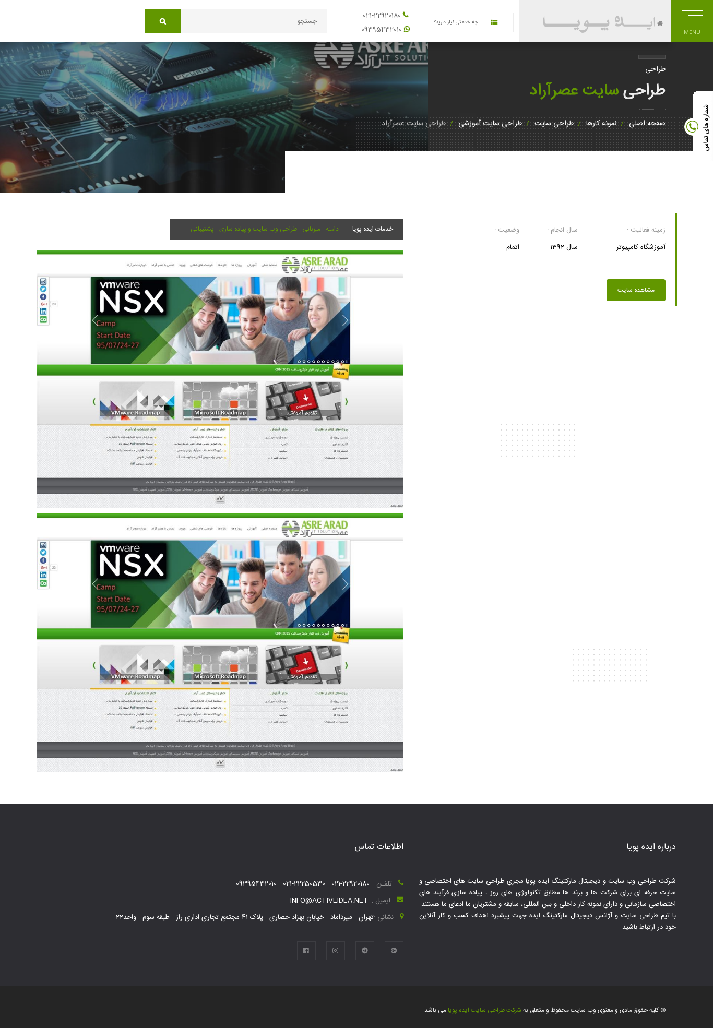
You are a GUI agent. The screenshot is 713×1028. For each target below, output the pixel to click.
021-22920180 (382, 15)
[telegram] (364, 950)
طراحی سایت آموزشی (490, 123)
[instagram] (335, 950)
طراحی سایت (554, 123)
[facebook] (306, 950)
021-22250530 (304, 884)
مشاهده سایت (636, 290)
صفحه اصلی (647, 123)
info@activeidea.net (329, 900)
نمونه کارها (601, 123)
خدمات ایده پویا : (371, 229)
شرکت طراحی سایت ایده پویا (483, 1010)
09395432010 (381, 29)
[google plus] (394, 950)
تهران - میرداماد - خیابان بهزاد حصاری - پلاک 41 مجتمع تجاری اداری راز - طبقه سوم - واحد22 (245, 917)
